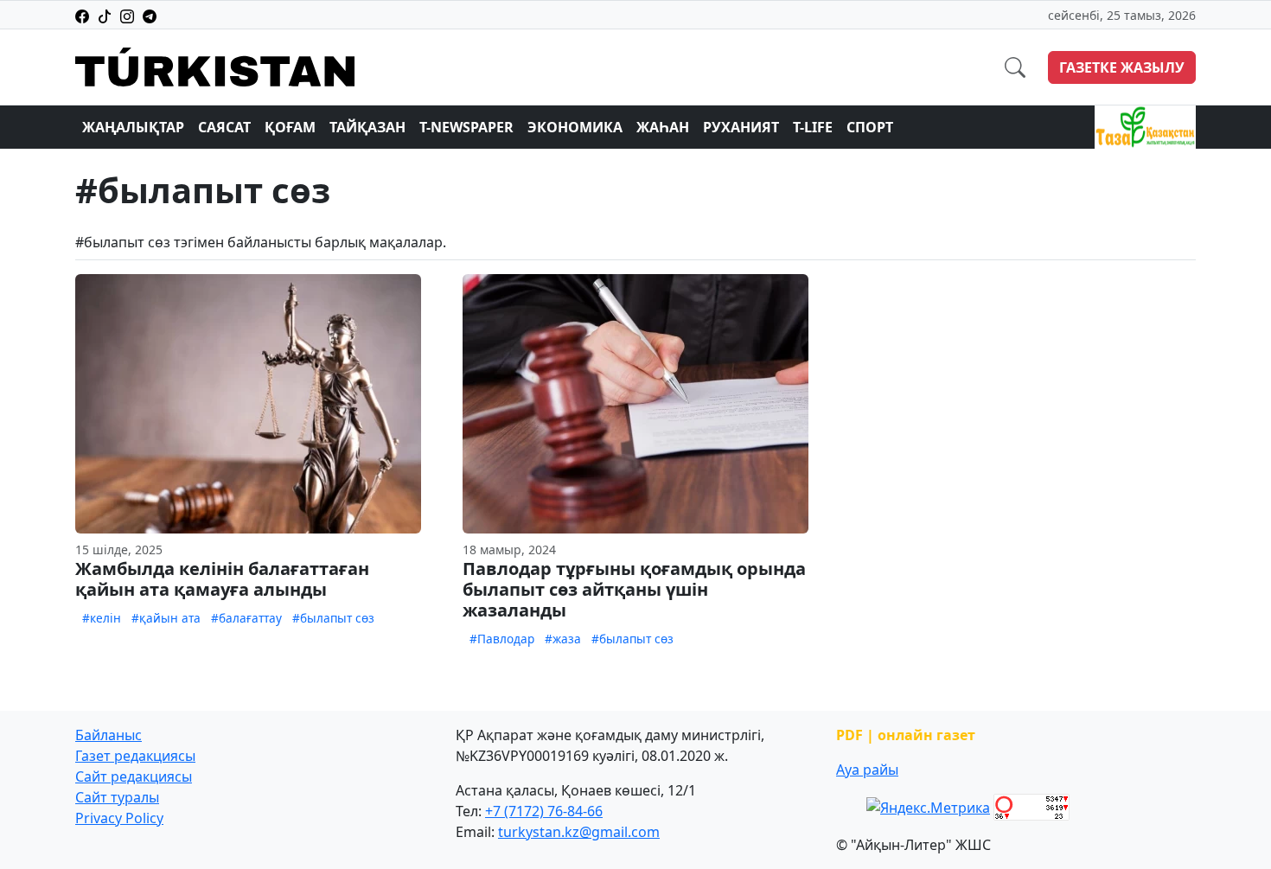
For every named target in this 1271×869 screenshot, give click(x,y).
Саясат (224, 127)
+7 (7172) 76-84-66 (544, 811)
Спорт (869, 127)
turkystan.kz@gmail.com (579, 831)
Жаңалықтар (133, 127)
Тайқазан (367, 127)
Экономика (575, 127)
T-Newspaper (466, 127)
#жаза (563, 638)
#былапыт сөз (333, 618)
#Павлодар (501, 638)
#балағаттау (246, 618)
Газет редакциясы (135, 755)
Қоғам (290, 127)
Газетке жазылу (1122, 67)
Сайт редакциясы (133, 776)
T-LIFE (813, 127)
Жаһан (662, 127)
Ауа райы (867, 769)
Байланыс (108, 734)
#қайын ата (166, 618)
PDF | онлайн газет (905, 734)
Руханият (741, 127)
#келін (101, 618)
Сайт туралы (117, 797)
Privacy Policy (119, 817)
